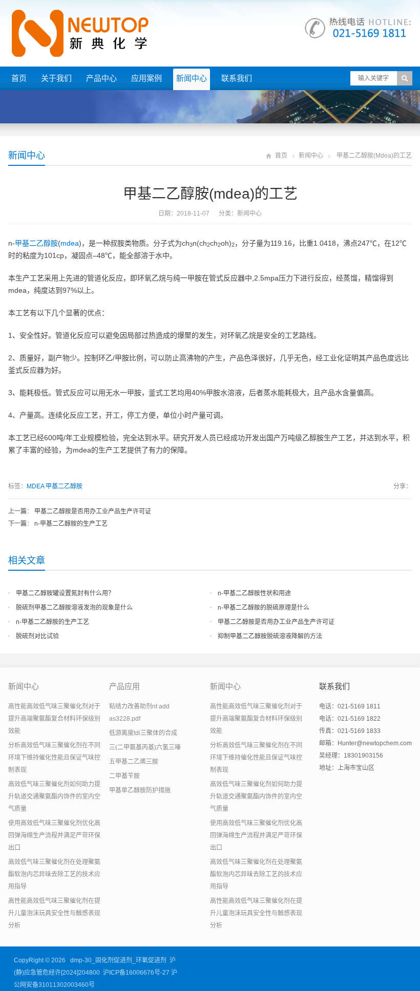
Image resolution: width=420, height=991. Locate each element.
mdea (69, 243)
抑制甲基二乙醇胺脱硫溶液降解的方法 (270, 636)
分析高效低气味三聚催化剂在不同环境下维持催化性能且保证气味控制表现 (54, 757)
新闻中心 (191, 78)
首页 (19, 78)
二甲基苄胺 (124, 776)
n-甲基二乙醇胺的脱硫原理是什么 (263, 607)
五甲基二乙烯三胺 (133, 761)
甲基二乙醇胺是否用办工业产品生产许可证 (92, 511)
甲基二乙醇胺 (36, 243)
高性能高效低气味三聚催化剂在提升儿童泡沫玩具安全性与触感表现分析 (54, 913)
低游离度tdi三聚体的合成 (143, 733)
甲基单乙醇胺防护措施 (140, 790)
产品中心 (101, 78)
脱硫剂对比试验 (37, 636)
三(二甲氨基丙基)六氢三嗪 (145, 747)
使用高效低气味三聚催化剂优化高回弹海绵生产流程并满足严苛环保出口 (54, 835)
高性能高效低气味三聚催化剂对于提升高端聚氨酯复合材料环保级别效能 (54, 719)
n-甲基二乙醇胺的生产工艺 (71, 523)
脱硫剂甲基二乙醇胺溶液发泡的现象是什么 (74, 607)
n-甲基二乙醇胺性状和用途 (254, 593)
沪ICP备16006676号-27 (136, 972)
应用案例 (146, 78)
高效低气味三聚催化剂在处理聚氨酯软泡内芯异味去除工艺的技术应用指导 (54, 874)
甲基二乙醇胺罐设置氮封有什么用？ (65, 593)
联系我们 (236, 78)
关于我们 (56, 78)
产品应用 (124, 686)
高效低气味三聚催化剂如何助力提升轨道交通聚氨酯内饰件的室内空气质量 (54, 796)
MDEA (35, 486)
